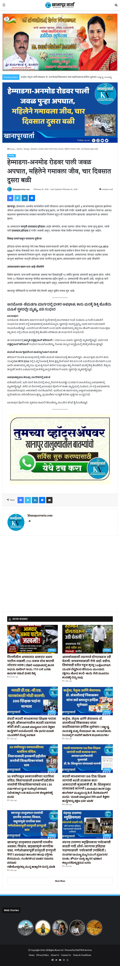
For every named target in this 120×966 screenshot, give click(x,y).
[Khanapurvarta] (60, 5)
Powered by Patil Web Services (78, 950)
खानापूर (26, 149)
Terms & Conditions (82, 955)
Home (12, 149)
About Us (55, 955)
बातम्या (19, 149)
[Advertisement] (60, 572)
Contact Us (66, 955)
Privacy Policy (42, 955)
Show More (60, 881)
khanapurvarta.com (21, 189)
